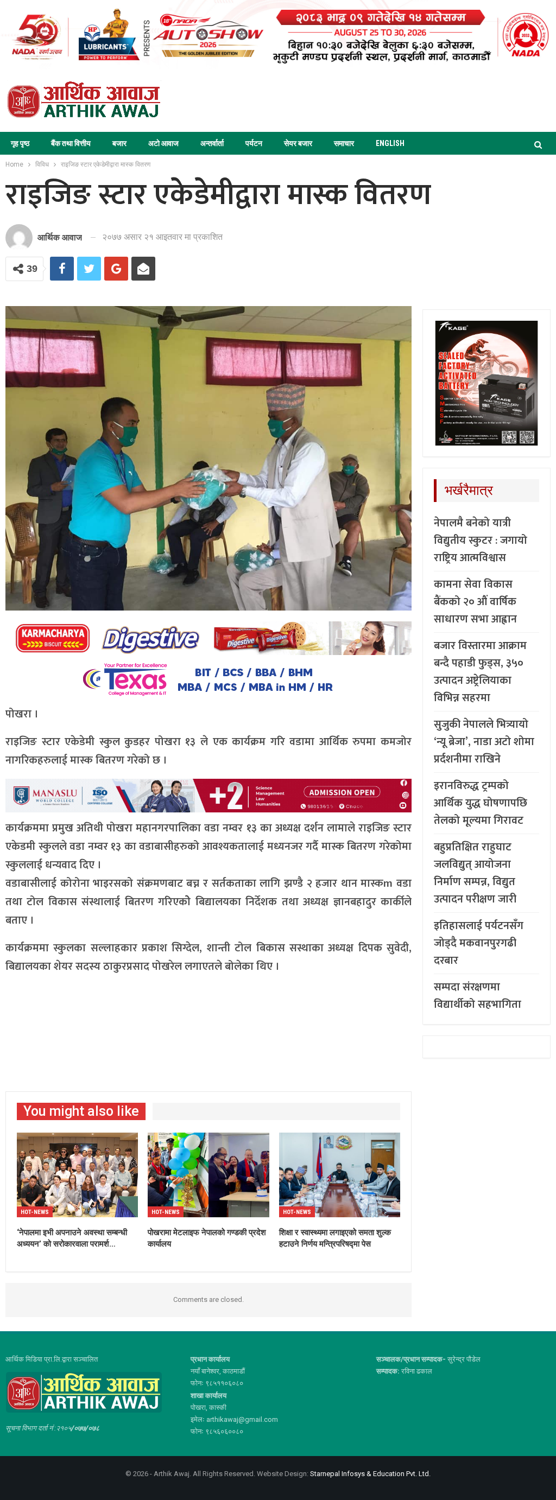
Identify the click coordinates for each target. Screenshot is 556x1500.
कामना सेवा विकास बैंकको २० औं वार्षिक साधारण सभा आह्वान (475, 601)
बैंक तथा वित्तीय (71, 143)
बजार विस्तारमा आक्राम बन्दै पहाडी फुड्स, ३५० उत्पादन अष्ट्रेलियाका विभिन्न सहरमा (480, 672)
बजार (119, 143)
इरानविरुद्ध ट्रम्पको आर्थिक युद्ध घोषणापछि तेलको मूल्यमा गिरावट (480, 803)
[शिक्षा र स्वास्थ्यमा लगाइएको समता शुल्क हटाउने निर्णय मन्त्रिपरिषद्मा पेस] (339, 1175)
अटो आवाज (163, 143)
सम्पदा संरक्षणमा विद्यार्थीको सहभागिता (477, 996)
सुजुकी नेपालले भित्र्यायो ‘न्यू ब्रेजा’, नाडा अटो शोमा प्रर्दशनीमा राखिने (484, 741)
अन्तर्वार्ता (212, 143)
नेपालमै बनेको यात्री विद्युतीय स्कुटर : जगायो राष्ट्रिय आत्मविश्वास (480, 540)
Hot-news (35, 1212)
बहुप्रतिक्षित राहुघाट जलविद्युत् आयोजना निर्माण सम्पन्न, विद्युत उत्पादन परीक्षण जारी (475, 873)
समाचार (344, 143)
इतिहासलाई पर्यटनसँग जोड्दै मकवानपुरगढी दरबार (478, 943)
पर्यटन (253, 143)
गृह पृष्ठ (20, 143)
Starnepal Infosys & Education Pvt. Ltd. (370, 1474)
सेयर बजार (298, 143)
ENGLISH (390, 143)
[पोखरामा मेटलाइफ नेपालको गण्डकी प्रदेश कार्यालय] (208, 1175)
